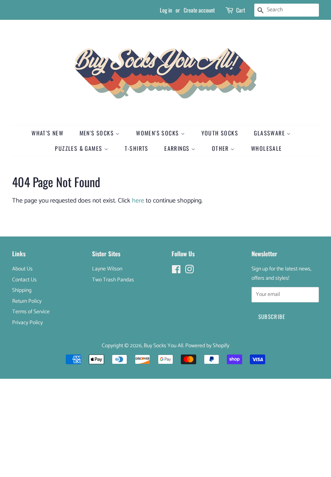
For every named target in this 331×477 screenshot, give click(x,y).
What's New (47, 133)
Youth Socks (219, 133)
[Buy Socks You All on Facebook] (176, 271)
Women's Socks (158, 133)
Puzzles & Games (79, 148)
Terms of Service (31, 311)
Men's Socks (98, 133)
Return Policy (27, 301)
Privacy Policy (27, 322)
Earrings (177, 148)
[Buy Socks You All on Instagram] (189, 271)
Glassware (270, 133)
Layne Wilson (107, 268)
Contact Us (24, 279)
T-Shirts (137, 148)
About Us (22, 268)
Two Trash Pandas (113, 279)
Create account (199, 10)
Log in (166, 10)
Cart (240, 10)
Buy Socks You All (163, 345)
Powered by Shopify (207, 345)
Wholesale (266, 148)
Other (221, 148)
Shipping (21, 290)
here (138, 200)
